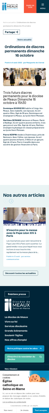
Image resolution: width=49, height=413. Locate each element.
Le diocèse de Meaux (16, 317)
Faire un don (30, 6)
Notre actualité (9, 22)
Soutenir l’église (14, 335)
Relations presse (17, 294)
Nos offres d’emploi (16, 340)
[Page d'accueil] (10, 6)
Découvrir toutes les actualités (20, 273)
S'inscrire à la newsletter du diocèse (21, 357)
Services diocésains (16, 326)
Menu (42, 8)
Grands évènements (16, 331)
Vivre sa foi (11, 322)
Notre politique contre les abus (22, 348)
